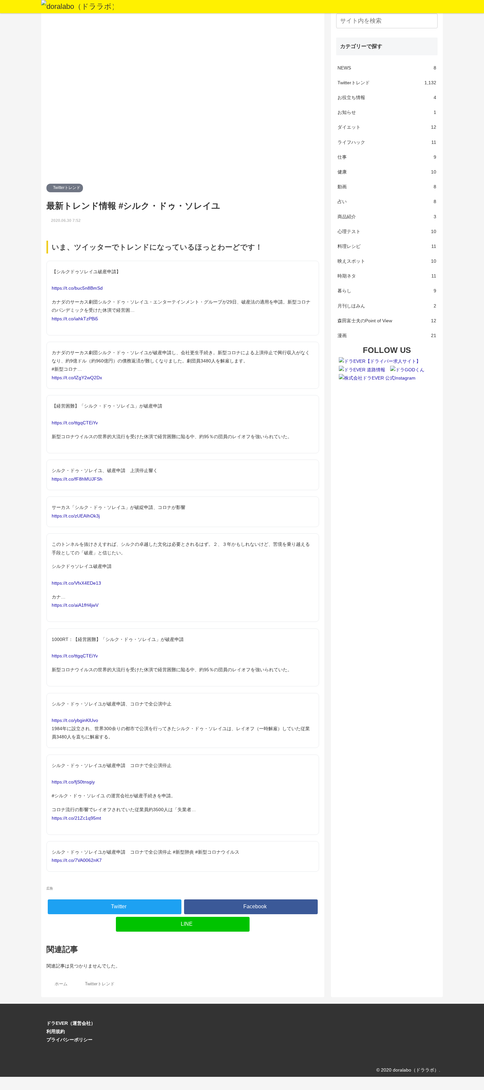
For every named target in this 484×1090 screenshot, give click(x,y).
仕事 (386, 157)
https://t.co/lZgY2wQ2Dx (77, 377)
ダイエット (386, 127)
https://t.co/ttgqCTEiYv (75, 422)
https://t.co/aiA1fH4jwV (75, 605)
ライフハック (386, 142)
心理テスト (386, 231)
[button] (431, 21)
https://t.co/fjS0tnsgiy (73, 781)
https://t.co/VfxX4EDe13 (76, 583)
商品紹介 (386, 216)
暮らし (386, 290)
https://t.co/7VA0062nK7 (77, 860)
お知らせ (386, 112)
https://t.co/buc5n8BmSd (77, 288)
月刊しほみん (386, 305)
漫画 (386, 335)
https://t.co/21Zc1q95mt (76, 818)
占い (386, 201)
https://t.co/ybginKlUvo (75, 720)
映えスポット (386, 261)
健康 (386, 171)
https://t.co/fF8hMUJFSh (77, 479)
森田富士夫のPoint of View (386, 320)
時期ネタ (386, 276)
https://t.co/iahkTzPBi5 (75, 318)
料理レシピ (386, 246)
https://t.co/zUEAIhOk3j (76, 515)
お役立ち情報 (386, 97)
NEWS (386, 67)
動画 (386, 186)
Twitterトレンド (66, 187)
